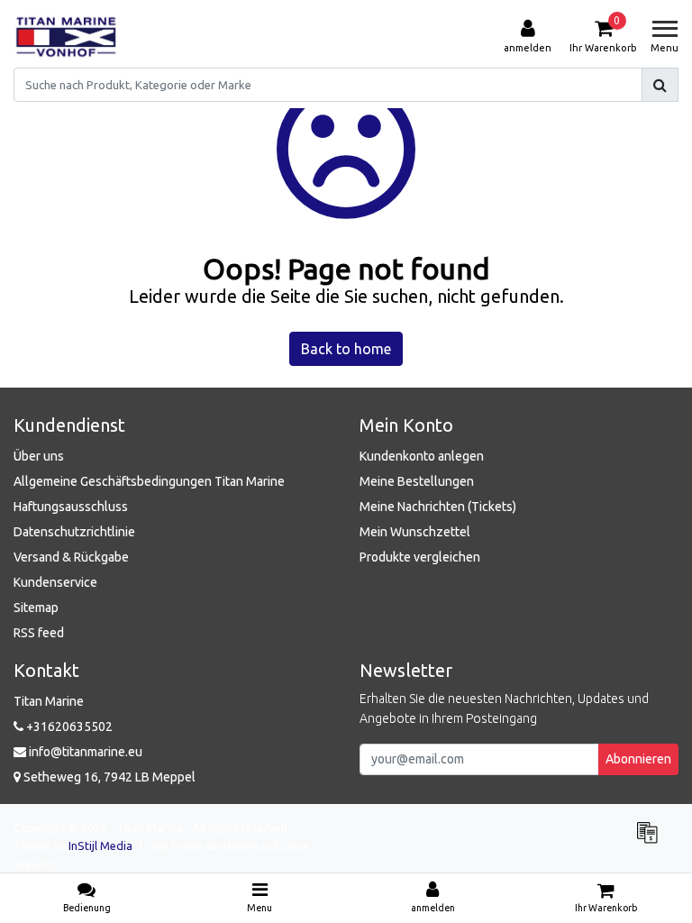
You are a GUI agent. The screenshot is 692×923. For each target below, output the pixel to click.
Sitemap (36, 607)
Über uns (39, 456)
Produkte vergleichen (420, 557)
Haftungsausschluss (71, 506)
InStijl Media (100, 845)
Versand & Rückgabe (71, 557)
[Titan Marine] (66, 37)
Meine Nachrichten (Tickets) (438, 506)
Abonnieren (638, 759)
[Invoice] (651, 840)
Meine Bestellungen (417, 481)
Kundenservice (55, 582)
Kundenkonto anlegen (422, 456)
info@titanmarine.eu (85, 752)
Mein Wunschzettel (415, 532)
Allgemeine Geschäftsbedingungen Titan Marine (149, 481)
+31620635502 (68, 726)
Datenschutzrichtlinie (74, 532)
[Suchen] (660, 85)
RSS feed (39, 633)
